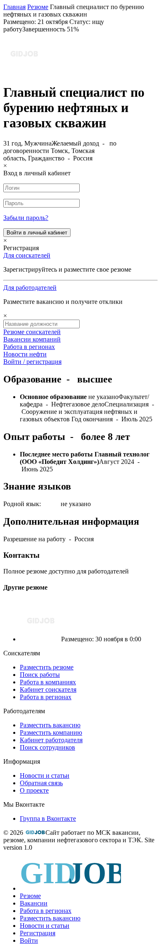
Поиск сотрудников (47, 747)
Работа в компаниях (48, 682)
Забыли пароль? (25, 217)
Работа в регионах (29, 346)
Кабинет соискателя (48, 689)
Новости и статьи (44, 775)
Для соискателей (26, 255)
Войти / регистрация (32, 361)
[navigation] (80, 901)
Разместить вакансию (50, 725)
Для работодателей (30, 287)
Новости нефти (25, 354)
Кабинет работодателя (51, 739)
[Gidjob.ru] (35, 832)
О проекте (34, 790)
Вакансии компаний (32, 339)
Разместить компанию (51, 732)
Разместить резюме (46, 667)
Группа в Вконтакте (48, 818)
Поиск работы (40, 674)
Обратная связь (41, 782)
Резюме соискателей (32, 331)
